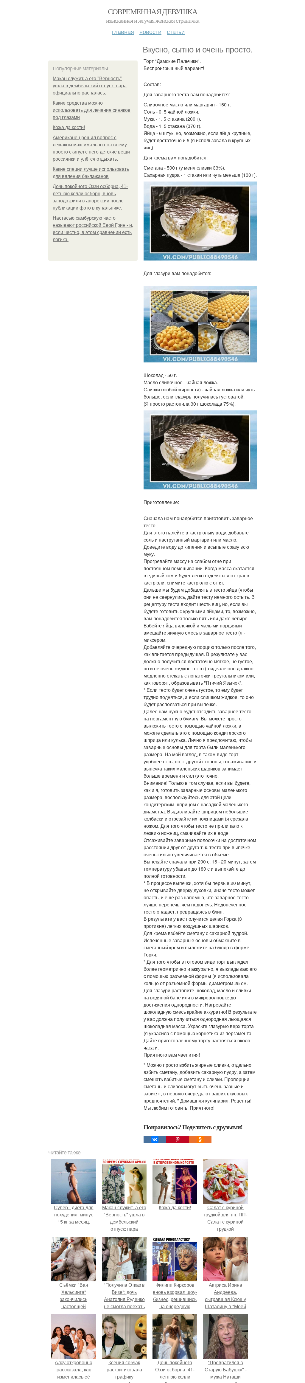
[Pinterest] (177, 1139)
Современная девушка (152, 11)
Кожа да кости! (69, 127)
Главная (123, 31)
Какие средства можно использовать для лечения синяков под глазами (91, 110)
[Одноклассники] (200, 1139)
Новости (150, 31)
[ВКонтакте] (155, 1139)
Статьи (176, 31)
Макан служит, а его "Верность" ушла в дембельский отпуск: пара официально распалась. (90, 85)
